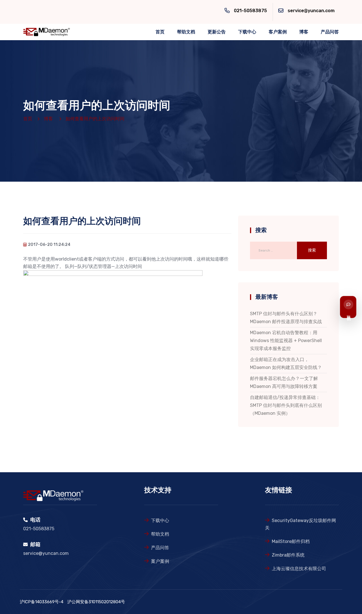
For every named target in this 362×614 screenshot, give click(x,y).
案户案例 (160, 561)
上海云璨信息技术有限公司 (299, 568)
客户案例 (278, 32)
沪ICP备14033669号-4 (41, 601)
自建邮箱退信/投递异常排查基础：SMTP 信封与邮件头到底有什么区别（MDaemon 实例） (286, 405)
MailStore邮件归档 (291, 541)
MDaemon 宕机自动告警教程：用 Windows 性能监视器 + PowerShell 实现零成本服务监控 (286, 340)
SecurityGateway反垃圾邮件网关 (300, 524)
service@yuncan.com (311, 10)
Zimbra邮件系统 (288, 555)
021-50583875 (250, 10)
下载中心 (247, 32)
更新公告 (217, 32)
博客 (303, 32)
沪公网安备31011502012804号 (96, 601)
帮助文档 (186, 32)
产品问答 (330, 32)
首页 (160, 32)
